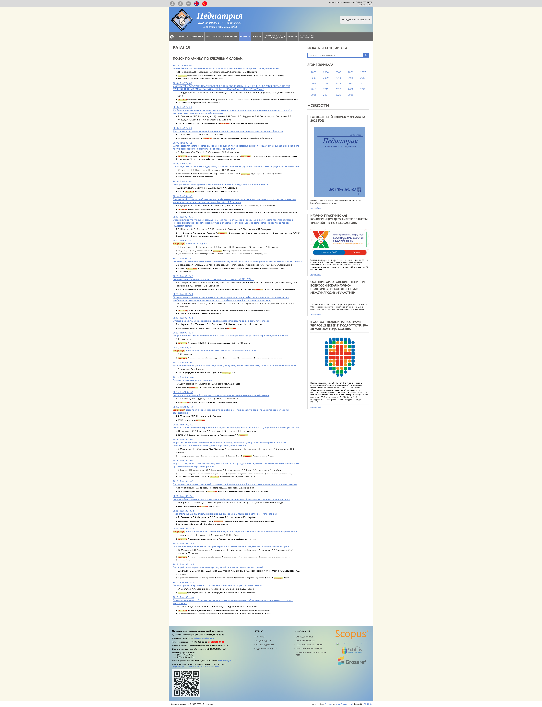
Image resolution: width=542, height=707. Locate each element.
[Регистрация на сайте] (172, 3)
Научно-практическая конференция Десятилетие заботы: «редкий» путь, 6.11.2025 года (339, 219)
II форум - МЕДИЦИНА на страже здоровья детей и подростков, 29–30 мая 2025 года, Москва (339, 325)
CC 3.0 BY (368, 704)
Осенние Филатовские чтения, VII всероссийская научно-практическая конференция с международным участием (338, 287)
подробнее (315, 208)
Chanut (328, 704)
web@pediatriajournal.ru (204, 638)
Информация (212, 37)
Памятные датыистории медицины (273, 36)
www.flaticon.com (344, 704)
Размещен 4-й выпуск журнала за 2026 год (337, 118)
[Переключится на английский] (196, 3)
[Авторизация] (180, 3)
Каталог (244, 37)
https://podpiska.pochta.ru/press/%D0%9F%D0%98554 (196, 667)
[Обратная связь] (188, 3)
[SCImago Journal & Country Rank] (351, 643)
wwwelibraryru (224, 661)
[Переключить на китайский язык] (204, 3)
